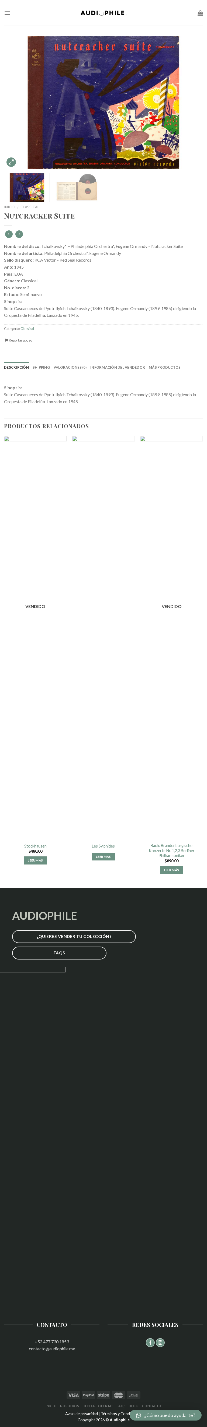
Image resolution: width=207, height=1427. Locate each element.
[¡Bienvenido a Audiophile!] (103, 13)
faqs (121, 1406)
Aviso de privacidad (81, 1413)
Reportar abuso (20, 340)
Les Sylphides (103, 846)
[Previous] (15, 102)
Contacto (151, 1406)
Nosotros (69, 1406)
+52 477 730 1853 (52, 1341)
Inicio (9, 207)
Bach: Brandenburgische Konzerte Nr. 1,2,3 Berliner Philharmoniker (172, 850)
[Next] (192, 102)
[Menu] (7, 12)
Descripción (16, 367)
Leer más (35, 860)
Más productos (165, 367)
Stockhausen (35, 846)
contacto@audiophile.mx (52, 1348)
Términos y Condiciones (121, 1413)
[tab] (16, 367)
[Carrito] (200, 13)
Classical (29, 207)
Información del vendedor (117, 367)
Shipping (41, 367)
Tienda (88, 1406)
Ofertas (105, 1406)
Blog (134, 1406)
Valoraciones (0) (70, 367)
